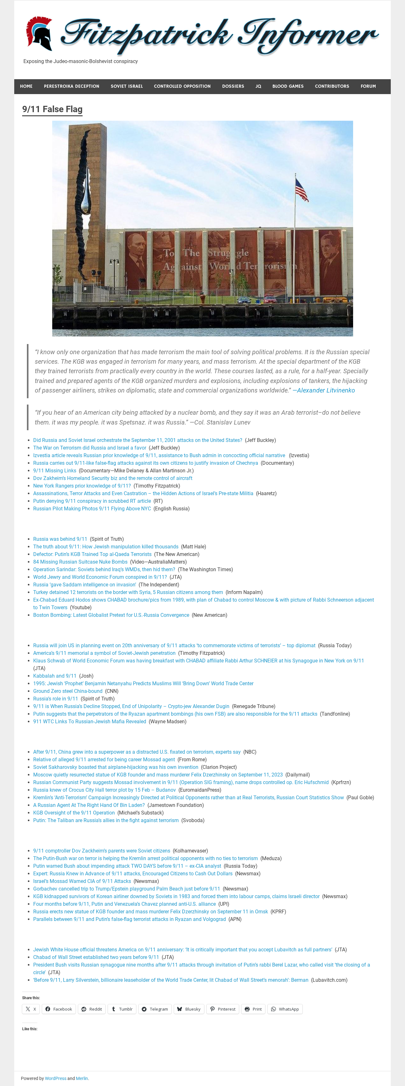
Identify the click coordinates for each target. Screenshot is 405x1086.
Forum (368, 86)
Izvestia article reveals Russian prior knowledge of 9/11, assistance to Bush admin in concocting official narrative (159, 455)
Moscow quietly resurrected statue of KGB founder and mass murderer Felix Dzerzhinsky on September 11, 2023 (158, 775)
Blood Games (288, 86)
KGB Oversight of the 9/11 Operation (74, 813)
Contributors (332, 86)
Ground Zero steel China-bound (68, 691)
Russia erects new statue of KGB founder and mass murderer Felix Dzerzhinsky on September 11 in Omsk (150, 912)
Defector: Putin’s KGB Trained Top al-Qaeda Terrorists (92, 554)
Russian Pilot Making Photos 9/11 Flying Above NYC (92, 509)
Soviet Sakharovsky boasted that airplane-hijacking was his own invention (115, 767)
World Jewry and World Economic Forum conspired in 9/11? (100, 577)
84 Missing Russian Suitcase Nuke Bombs (80, 562)
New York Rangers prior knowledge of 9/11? (82, 486)
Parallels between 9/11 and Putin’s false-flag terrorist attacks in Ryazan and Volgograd (129, 919)
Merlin (82, 1078)
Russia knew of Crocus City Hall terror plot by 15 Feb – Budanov (104, 790)
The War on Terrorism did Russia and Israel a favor (89, 448)
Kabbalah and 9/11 (55, 676)
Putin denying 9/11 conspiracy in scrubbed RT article (92, 501)
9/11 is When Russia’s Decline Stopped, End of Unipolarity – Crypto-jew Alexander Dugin (131, 706)
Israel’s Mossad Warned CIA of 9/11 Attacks (82, 881)
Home (26, 86)
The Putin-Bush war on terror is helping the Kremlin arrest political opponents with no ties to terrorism (145, 858)
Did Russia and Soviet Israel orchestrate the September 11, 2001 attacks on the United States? (137, 440)
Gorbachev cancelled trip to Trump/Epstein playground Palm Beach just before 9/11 (126, 889)
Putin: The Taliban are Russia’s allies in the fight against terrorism (106, 820)
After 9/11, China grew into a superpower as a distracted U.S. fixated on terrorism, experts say (137, 752)
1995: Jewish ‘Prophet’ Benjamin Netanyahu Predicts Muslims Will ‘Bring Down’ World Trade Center (143, 683)
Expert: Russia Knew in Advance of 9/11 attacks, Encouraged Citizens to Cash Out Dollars (133, 874)
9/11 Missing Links (54, 471)
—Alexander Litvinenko (323, 390)
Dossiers (233, 86)
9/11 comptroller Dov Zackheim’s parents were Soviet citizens (101, 851)
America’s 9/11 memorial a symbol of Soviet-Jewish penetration (104, 653)
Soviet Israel (127, 86)
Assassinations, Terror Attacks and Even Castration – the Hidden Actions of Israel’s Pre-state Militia (143, 493)
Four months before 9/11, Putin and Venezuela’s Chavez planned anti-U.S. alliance (124, 904)
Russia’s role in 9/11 (55, 699)
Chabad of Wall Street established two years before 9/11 (96, 957)
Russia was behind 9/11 (60, 539)
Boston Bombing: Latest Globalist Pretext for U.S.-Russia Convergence (111, 615)
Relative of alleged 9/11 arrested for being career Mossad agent (104, 760)
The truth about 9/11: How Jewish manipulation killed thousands (105, 547)
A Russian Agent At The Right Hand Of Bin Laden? (89, 805)
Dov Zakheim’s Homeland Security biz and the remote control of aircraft (112, 478)
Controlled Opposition (182, 86)
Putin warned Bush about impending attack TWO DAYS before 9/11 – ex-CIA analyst (127, 866)
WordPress (55, 1078)
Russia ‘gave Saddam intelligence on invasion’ (84, 585)
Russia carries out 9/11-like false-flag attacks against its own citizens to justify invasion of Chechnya (145, 463)
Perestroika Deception (71, 86)
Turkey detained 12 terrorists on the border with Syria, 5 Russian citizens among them (128, 592)
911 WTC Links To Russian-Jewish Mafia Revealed (89, 722)
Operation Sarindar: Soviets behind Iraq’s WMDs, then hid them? (104, 569)
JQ (258, 86)
